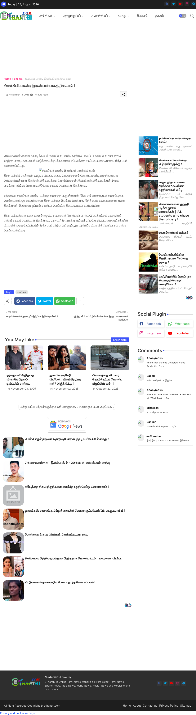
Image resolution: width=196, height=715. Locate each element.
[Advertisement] (96, 49)
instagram (154, 333)
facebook (154, 324)
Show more (120, 339)
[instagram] (187, 4)
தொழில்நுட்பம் (72, 16)
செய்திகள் (45, 16)
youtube (182, 333)
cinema (18, 78)
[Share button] (80, 301)
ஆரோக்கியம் (99, 16)
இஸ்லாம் (142, 16)
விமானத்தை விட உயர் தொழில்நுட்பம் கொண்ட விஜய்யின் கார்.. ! (107, 379)
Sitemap (185, 705)
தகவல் (159, 16)
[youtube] (180, 4)
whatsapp (182, 324)
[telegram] (193, 4)
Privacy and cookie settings (17, 713)
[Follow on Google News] (67, 429)
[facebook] (166, 4)
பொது (122, 16)
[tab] (47, 16)
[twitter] (173, 4)
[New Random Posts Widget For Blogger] (128, 605)
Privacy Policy (168, 705)
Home (7, 78)
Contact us (150, 705)
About (137, 705)
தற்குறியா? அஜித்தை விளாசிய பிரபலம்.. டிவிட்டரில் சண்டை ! (20, 379)
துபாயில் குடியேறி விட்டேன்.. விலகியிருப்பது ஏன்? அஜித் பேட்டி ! (66, 379)
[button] (182, 16)
